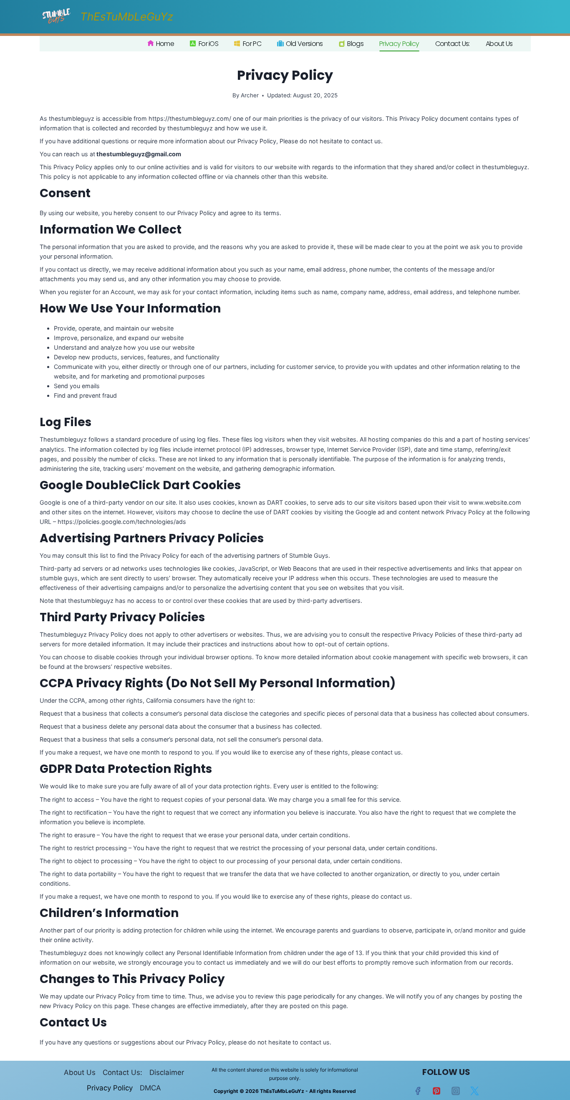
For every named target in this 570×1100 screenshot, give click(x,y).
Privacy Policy (399, 43)
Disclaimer (166, 1072)
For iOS (208, 43)
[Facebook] (417, 1091)
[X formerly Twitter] (474, 1091)
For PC (252, 43)
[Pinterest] (436, 1091)
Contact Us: (452, 43)
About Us (499, 43)
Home (165, 43)
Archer (250, 95)
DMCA (150, 1088)
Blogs (355, 43)
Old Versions (304, 43)
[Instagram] (455, 1091)
